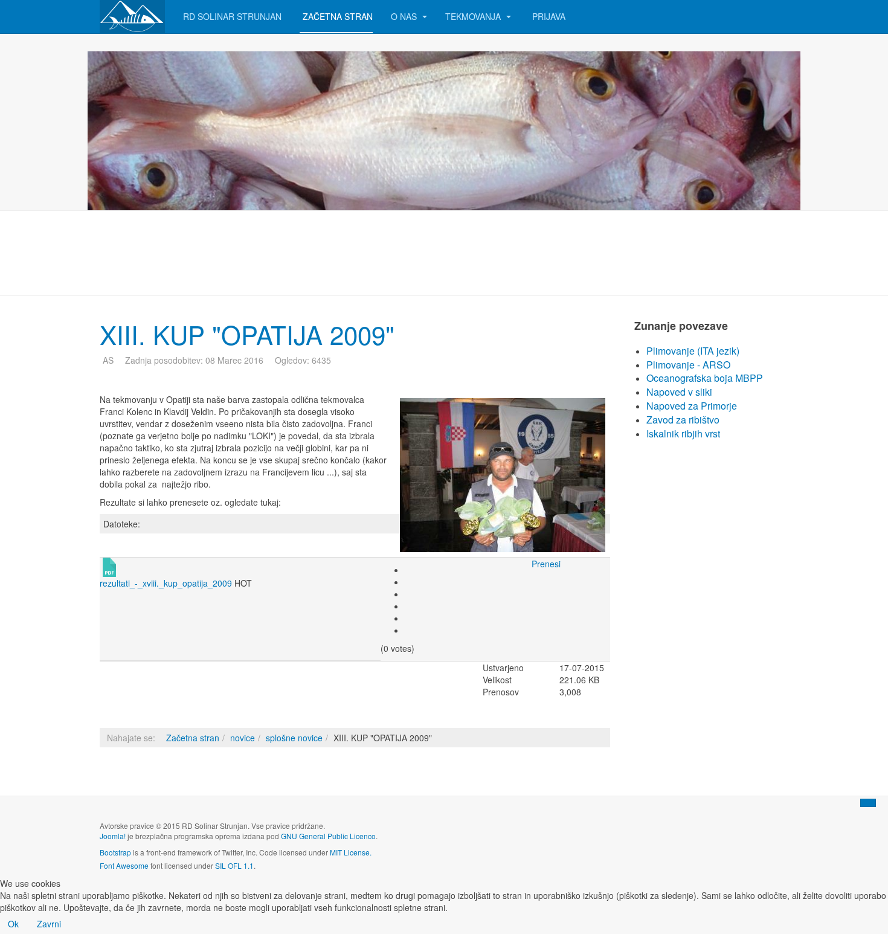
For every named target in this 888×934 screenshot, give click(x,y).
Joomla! (113, 836)
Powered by (733, 835)
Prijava (548, 16)
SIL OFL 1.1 (234, 865)
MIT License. (351, 852)
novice (242, 738)
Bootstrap (115, 852)
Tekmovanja (474, 16)
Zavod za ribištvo (682, 420)
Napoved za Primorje (691, 406)
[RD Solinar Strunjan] (132, 16)
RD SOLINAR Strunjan (232, 16)
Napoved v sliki (679, 392)
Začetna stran (338, 16)
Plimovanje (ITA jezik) (692, 351)
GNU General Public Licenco (328, 836)
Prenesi (546, 564)
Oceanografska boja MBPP (704, 378)
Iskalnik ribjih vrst (683, 433)
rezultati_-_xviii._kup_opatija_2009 (166, 583)
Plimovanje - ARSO (688, 365)
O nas (405, 16)
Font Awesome (124, 865)
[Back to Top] (868, 803)
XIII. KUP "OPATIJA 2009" (247, 334)
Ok (13, 924)
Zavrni (49, 924)
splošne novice (294, 738)
